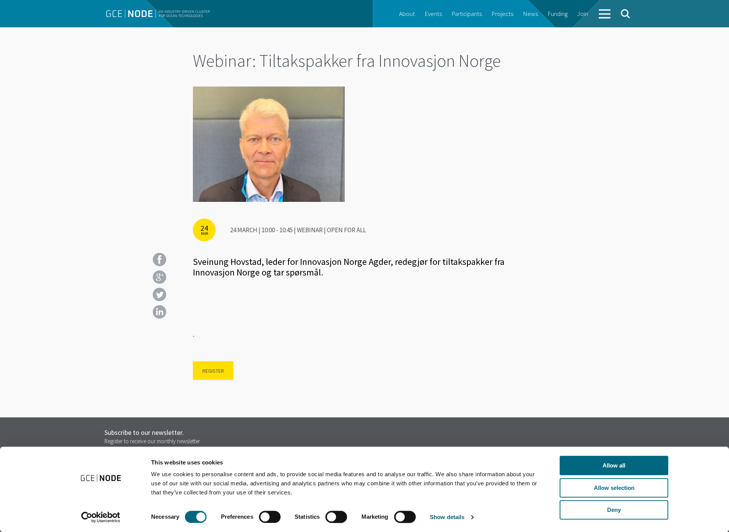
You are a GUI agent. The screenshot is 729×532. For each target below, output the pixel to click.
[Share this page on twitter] (159, 294)
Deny (614, 510)
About (407, 13)
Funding (558, 13)
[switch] (270, 517)
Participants (466, 13)
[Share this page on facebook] (159, 259)
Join (582, 13)
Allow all (614, 465)
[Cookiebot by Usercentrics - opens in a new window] (101, 517)
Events (433, 13)
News (530, 13)
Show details (447, 517)
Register (213, 370)
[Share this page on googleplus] (159, 277)
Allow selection (614, 488)
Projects (502, 13)
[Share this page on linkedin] (159, 312)
